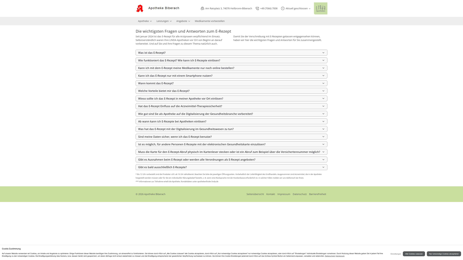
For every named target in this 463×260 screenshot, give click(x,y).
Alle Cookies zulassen (414, 254)
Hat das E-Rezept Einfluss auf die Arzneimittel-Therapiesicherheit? (180, 106)
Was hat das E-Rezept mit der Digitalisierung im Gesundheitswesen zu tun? (186, 129)
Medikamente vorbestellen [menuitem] (210, 21)
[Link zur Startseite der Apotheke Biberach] (158, 8)
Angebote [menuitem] (181, 21)
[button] (295, 8)
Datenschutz (300, 194)
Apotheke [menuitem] (143, 21)
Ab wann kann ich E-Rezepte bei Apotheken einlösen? (172, 121)
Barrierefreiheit (317, 194)
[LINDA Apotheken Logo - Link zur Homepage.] (320, 8)
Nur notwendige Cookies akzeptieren (444, 254)
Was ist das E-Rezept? (152, 52)
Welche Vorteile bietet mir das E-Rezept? (164, 91)
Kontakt (270, 194)
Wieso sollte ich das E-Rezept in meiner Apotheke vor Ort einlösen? (180, 98)
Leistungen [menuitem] (163, 21)
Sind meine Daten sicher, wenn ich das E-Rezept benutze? (175, 136)
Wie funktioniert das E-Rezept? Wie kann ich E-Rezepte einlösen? (179, 60)
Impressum (283, 194)
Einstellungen (396, 254)
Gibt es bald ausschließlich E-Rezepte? (162, 167)
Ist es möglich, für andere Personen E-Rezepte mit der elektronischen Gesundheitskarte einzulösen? (202, 144)
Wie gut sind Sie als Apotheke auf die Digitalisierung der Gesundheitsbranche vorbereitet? (195, 114)
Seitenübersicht (255, 194)
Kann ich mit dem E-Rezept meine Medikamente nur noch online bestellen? (186, 68)
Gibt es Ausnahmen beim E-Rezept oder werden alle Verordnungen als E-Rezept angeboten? (196, 159)
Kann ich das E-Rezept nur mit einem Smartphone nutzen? (175, 75)
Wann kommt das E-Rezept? (156, 83)
